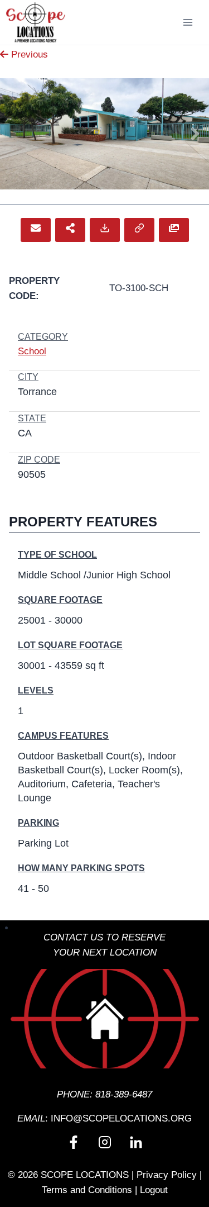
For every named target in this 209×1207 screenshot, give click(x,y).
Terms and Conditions (87, 1190)
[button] (36, 230)
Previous (28, 54)
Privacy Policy (167, 1175)
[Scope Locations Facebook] (73, 1142)
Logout (154, 1190)
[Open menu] (187, 22)
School (32, 351)
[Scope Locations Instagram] (104, 1142)
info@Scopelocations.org (121, 1118)
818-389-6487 (123, 1094)
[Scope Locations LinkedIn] (136, 1142)
